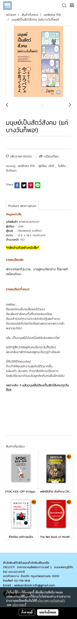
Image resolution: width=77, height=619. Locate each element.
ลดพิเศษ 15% (27, 165)
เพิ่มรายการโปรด (20, 156)
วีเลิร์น (62, 165)
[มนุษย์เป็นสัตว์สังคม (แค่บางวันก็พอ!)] (38, 61)
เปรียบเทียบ (50, 156)
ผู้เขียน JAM (46, 165)
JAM (20, 226)
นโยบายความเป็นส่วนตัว (51, 600)
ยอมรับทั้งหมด (47, 612)
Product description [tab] (22, 205)
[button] (63, 5)
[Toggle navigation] (72, 5)
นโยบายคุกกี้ (19, 605)
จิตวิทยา (11, 170)
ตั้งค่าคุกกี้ (27, 612)
